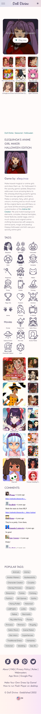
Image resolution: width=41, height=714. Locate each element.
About (6, 669)
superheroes (27, 635)
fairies (22, 593)
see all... (33, 646)
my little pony (16, 619)
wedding (21, 646)
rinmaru (21, 625)
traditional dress (14, 640)
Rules (34, 669)
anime (26, 572)
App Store (13, 676)
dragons (30, 588)
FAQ (12, 669)
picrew (29, 619)
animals (16, 572)
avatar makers (13, 577)
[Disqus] (20, 519)
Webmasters (20, 672)
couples (31, 582)
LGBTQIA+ (12, 609)
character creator (15, 582)
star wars (13, 635)
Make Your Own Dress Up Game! (20, 682)
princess (9, 625)
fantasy (32, 593)
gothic (33, 598)
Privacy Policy (23, 669)
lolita (23, 609)
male (32, 609)
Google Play (26, 676)
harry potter (15, 603)
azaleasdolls (29, 577)
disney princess (15, 588)
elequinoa (22, 178)
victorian (9, 646)
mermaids (26, 614)
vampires (31, 640)
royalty (33, 625)
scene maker (28, 630)
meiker (14, 614)
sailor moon (13, 630)
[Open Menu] (3, 3)
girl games (21, 598)
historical (29, 603)
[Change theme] (38, 3)
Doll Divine (20, 3)
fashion (9, 598)
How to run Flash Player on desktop (20, 686)
